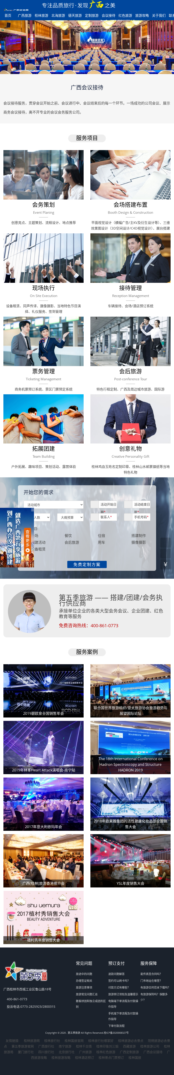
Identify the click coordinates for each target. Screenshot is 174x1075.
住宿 (101, 535)
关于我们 (159, 15)
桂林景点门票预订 (111, 1057)
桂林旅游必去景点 (130, 1040)
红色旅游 (125, 15)
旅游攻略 (142, 15)
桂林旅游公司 (149, 1046)
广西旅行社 (46, 1046)
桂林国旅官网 (74, 1040)
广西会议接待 (152, 1052)
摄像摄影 (138, 542)
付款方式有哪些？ (119, 987)
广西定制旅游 (129, 1052)
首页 (8, 15)
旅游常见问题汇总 (87, 994)
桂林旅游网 (32, 1040)
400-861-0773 (104, 625)
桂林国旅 (134, 1057)
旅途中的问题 (84, 974)
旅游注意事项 (84, 987)
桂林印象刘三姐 (107, 1046)
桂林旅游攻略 (60, 1057)
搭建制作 (138, 535)
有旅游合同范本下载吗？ (155, 987)
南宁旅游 (65, 1046)
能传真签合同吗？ (151, 974)
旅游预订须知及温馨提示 (123, 994)
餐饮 (68, 535)
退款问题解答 (116, 974)
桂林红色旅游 (105, 1052)
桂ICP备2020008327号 (116, 1032)
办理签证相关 (84, 981)
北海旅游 (58, 15)
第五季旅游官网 (23, 1046)
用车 (101, 542)
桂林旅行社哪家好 (101, 1040)
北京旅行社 (67, 1052)
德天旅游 (75, 15)
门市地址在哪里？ (151, 981)
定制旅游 (92, 15)
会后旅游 (72, 542)
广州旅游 (85, 1052)
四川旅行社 (46, 1052)
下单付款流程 (116, 1026)
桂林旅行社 (52, 1040)
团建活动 (38, 542)
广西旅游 (24, 15)
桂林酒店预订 (84, 1057)
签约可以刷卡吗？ (119, 981)
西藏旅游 (129, 1046)
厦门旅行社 (26, 1052)
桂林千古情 (84, 1046)
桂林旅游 (41, 15)
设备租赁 (38, 549)
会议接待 (108, 15)
